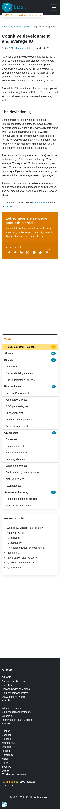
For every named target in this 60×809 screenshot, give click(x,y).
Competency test (15, 446)
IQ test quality (14, 542)
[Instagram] (28, 252)
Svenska (6, 766)
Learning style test (15, 459)
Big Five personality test (15, 693)
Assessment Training (13, 681)
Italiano (6, 751)
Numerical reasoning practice (22, 499)
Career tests (29, 432)
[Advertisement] (30, 296)
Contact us (8, 785)
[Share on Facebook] (9, 252)
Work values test (15, 479)
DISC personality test (17, 406)
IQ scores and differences (20, 562)
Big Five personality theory (16, 712)
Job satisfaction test (16, 452)
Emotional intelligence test (20, 419)
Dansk (5, 770)
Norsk (5, 758)
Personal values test (17, 426)
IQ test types (13, 537)
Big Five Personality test (19, 393)
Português (7, 754)
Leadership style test (17, 465)
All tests (29, 353)
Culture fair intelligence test (20, 380)
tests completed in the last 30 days (24, 15)
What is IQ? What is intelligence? (25, 528)
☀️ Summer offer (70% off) (29, 347)
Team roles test (14, 485)
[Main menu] (54, 7)
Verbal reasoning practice (19, 505)
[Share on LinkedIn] (21, 252)
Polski (5, 762)
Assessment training (29, 492)
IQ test (10, 206)
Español (6, 735)
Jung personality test (17, 399)
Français (6, 739)
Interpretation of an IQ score (22, 557)
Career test (12, 439)
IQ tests (29, 360)
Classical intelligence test (19, 373)
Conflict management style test (22, 472)
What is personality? (13, 708)
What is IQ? (8, 716)
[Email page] (47, 252)
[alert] (4, 804)
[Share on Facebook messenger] (34, 252)
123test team (16, 48)
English (6, 731)
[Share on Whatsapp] (40, 252)
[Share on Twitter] (15, 252)
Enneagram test (14, 413)
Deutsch (6, 747)
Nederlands (8, 742)
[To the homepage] (14, 7)
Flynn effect (38, 202)
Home (5, 26)
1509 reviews (27, 781)
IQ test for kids (14, 567)
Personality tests (29, 386)
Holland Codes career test (16, 689)
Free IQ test (12, 366)
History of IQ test (16, 533)
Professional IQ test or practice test (25, 547)
